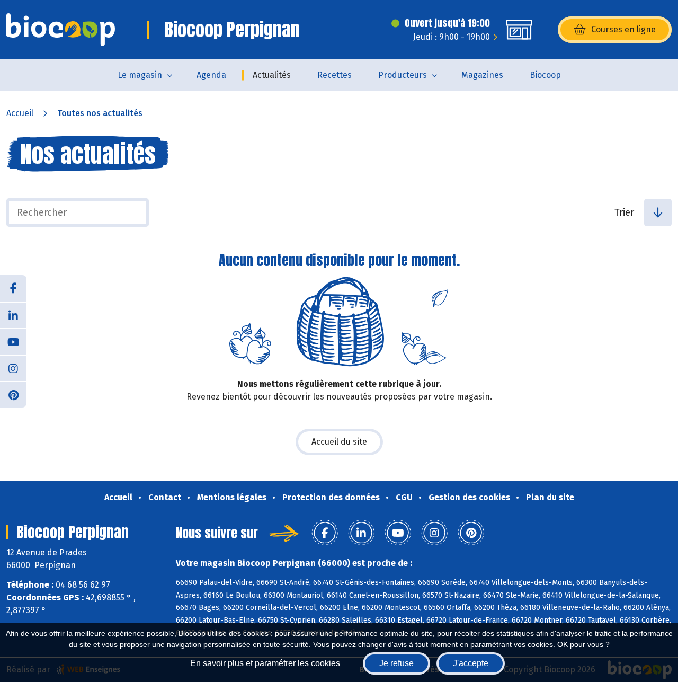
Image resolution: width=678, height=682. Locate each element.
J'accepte (470, 663)
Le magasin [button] (140, 75)
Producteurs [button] (402, 75)
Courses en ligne (623, 29)
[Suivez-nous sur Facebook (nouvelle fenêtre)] (13, 288)
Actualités (272, 75)
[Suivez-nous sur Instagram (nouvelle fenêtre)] (13, 368)
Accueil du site (339, 442)
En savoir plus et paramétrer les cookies (265, 663)
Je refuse (396, 663)
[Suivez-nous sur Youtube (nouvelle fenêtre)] (13, 341)
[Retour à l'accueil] (60, 29)
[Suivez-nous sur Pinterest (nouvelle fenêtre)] (13, 394)
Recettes (334, 75)
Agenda (211, 75)
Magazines (482, 75)
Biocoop (545, 75)
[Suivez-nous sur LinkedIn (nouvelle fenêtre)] (13, 315)
